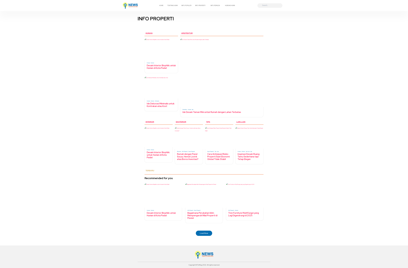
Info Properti (185, 151)
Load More (204, 233)
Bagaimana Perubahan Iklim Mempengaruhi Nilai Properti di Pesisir (202, 215)
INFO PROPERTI (200, 5)
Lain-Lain (248, 151)
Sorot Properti (191, 151)
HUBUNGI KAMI (230, 5)
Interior (152, 62)
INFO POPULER (186, 5)
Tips (215, 151)
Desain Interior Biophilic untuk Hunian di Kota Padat (161, 66)
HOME (161, 5)
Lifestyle (157, 101)
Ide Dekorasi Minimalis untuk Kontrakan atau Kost (160, 104)
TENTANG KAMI (172, 5)
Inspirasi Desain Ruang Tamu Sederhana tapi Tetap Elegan (248, 156)
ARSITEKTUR (187, 33)
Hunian (148, 62)
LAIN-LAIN (240, 122)
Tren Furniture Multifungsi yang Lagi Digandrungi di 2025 (243, 214)
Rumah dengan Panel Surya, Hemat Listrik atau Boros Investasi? (187, 156)
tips (192, 109)
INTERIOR (150, 122)
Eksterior (179, 151)
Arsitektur (184, 109)
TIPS (208, 122)
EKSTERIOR (181, 122)
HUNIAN (149, 33)
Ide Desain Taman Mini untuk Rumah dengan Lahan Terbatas (211, 112)
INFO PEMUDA (215, 5)
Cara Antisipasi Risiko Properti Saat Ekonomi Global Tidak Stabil (218, 156)
